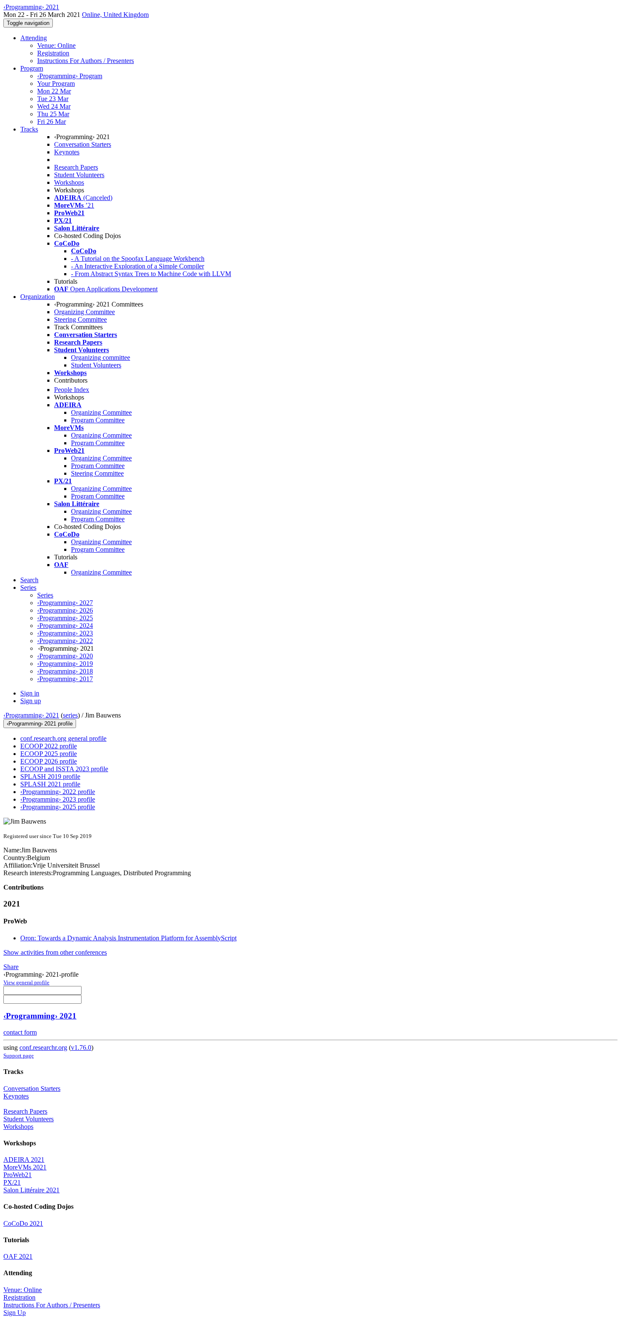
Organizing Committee (84, 311)
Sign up (30, 700)
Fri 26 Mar (51, 121)
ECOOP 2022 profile (48, 746)
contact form (20, 1032)
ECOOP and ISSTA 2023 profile (64, 768)
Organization (37, 296)
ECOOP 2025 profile (48, 753)
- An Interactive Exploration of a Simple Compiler (137, 266)
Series (45, 595)
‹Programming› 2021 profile (40, 723)
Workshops (69, 182)
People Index (71, 389)
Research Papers (76, 167)
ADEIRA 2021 (23, 1159)
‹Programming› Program (69, 75)
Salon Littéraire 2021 (31, 1190)
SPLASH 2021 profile (50, 784)
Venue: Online (56, 45)
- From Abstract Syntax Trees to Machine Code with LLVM (151, 273)
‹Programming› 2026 (65, 610)
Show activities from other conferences (55, 952)
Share (11, 966)
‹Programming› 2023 (65, 633)
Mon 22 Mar (54, 91)
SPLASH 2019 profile (50, 776)
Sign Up (14, 1312)
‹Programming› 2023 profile (57, 799)
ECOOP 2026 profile (48, 761)
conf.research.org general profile (63, 738)
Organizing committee (100, 357)
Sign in (29, 693)
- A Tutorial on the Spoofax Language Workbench (137, 258)
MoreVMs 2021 (24, 1167)
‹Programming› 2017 (65, 678)
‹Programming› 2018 (65, 671)
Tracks (29, 129)
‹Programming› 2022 (65, 640)
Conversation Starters (82, 144)
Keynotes (66, 152)
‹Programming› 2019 (65, 663)
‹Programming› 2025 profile (57, 807)
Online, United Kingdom (115, 14)
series (70, 715)
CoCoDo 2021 (23, 1223)
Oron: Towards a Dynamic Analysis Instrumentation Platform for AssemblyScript (128, 938)
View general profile (26, 982)
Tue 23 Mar (52, 98)
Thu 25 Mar (53, 114)
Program (31, 68)
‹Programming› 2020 (65, 656)
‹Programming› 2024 (65, 625)
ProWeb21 (17, 1174)
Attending (33, 37)
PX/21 (12, 1182)
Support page (18, 1055)
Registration (53, 53)
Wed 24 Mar (54, 106)
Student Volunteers (79, 174)
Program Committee (98, 420)
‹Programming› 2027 (65, 602)
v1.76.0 (81, 1047)
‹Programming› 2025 (65, 618)
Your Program (56, 83)
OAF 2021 (18, 1256)
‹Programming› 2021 (31, 715)
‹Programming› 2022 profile (57, 791)
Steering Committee (80, 319)
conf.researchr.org (43, 1047)
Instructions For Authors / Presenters (85, 60)
